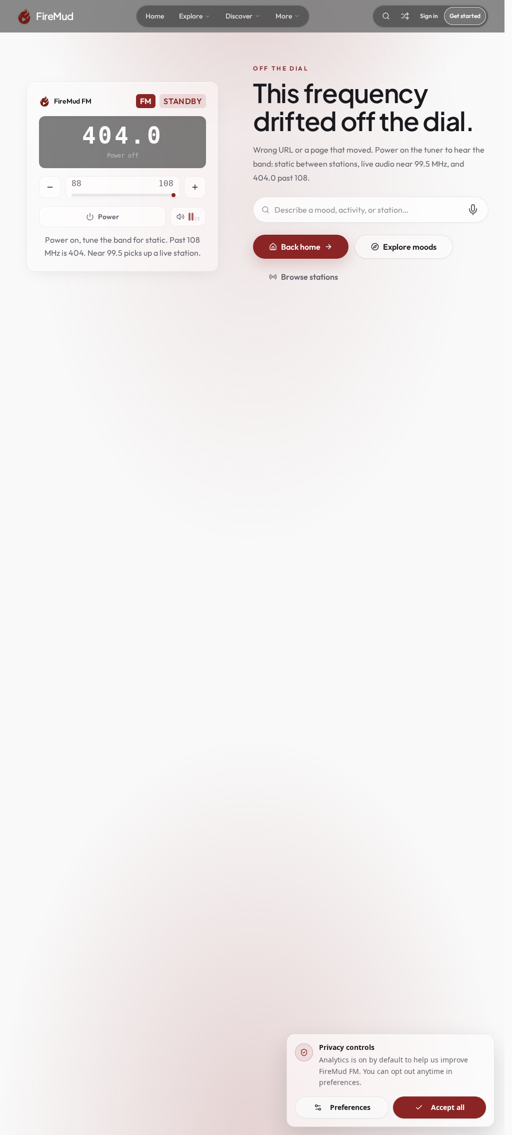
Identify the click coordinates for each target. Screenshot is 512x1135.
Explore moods (409, 247)
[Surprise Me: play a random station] (405, 16)
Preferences (350, 1107)
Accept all (447, 1107)
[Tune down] (50, 187)
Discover (239, 16)
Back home (300, 247)
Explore (190, 16)
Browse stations (309, 277)
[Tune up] (195, 187)
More (284, 16)
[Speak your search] (473, 210)
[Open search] (386, 16)
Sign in (429, 16)
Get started (465, 16)
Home (155, 16)
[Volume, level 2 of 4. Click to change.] (188, 216)
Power (108, 216)
